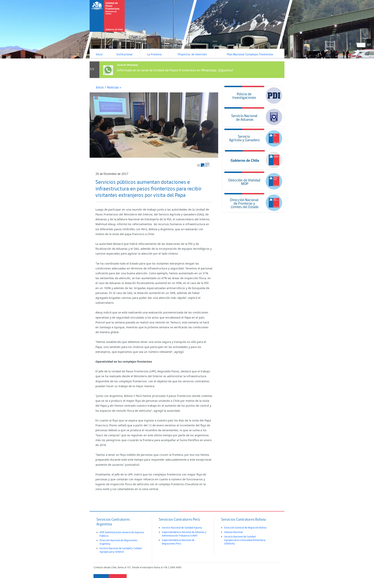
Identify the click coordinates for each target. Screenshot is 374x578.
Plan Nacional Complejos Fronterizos (250, 54)
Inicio (99, 54)
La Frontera (154, 54)
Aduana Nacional (233, 532)
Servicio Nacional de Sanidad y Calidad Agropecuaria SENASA (120, 550)
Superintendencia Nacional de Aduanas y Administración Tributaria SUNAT (184, 533)
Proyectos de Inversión (192, 54)
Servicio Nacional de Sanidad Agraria (182, 527)
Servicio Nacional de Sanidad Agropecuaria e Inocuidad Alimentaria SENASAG (245, 540)
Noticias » (114, 87)
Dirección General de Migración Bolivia (245, 527)
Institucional (124, 54)
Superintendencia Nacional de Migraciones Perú (178, 541)
